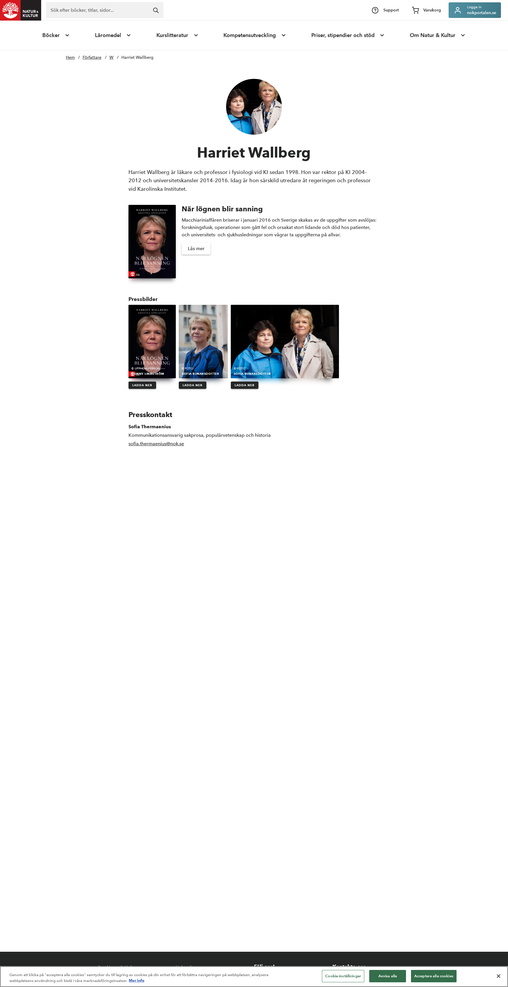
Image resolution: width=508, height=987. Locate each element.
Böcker (51, 35)
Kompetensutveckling (249, 35)
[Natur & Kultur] (20, 10)
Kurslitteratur (172, 35)
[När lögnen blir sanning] (152, 241)
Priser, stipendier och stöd (343, 35)
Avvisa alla (387, 976)
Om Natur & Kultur (432, 35)
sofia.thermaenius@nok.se (156, 443)
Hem (70, 57)
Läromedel (108, 35)
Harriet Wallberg (137, 57)
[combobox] (104, 10)
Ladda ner (142, 385)
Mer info (136, 980)
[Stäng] (498, 976)
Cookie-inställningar (343, 976)
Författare (92, 57)
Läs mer (196, 248)
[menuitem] (56, 35)
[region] (254, 976)
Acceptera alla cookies (433, 976)
